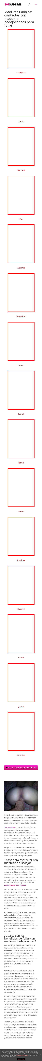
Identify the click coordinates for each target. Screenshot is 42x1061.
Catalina (21, 755)
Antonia (21, 267)
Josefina (21, 560)
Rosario (21, 609)
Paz (21, 219)
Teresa (21, 511)
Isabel (21, 414)
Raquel (21, 462)
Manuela (21, 170)
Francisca (21, 72)
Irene (21, 365)
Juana (21, 706)
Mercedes (21, 316)
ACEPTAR (21, 1059)
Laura (21, 657)
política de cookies (22, 1055)
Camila (21, 121)
